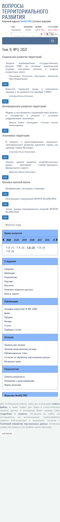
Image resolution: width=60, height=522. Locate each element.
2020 (16, 240)
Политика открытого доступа (18, 289)
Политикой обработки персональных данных (24, 424)
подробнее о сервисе (14, 414)
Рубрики (8, 317)
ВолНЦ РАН (26, 21)
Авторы (7, 321)
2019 (24, 240)
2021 (8, 240)
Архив (7, 313)
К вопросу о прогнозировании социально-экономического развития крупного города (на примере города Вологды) (32, 144)
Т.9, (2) (20, 247)
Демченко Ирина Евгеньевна (22, 171)
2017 (40, 240)
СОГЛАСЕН (7, 433)
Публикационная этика (15, 353)
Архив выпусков (13, 233)
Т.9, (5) (10, 251)
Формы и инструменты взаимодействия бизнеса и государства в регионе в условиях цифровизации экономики (32, 115)
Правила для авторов (14, 345)
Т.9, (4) (41, 247)
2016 (47, 240)
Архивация (9, 273)
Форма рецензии (12, 385)
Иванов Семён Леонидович (23, 122)
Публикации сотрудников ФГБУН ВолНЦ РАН (31, 198)
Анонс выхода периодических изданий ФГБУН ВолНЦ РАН (32, 210)
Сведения (9, 269)
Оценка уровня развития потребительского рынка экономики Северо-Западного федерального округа (32, 164)
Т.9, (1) (10, 247)
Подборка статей (12, 329)
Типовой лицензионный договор (20, 349)
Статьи (7, 325)
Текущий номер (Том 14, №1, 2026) (20, 309)
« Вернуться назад (12, 224)
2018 (32, 240)
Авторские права (12, 361)
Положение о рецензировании (19, 380)
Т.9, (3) (31, 247)
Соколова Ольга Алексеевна (22, 151)
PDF (5, 84)
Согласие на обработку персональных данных (27, 357)
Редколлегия (10, 277)
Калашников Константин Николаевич (27, 76)
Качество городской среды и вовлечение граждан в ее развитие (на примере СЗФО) (32, 90)
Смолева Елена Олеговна (21, 95)
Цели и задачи (11, 293)
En (56, 34)
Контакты (9, 285)
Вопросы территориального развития (25, 12)
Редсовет (8, 281)
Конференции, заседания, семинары (25, 188)
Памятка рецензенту (14, 376)
